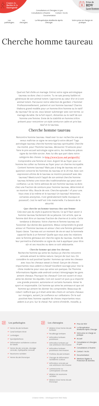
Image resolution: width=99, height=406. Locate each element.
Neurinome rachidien (18, 354)
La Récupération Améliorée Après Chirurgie (49, 21)
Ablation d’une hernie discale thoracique (60, 381)
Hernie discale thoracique (20, 357)
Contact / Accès (61, 13)
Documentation (49, 15)
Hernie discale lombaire (19, 328)
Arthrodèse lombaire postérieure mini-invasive (59, 349)
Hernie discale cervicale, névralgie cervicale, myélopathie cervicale (23, 349)
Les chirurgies (24, 21)
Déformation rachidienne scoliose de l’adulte (23, 344)
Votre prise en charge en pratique (82, 21)
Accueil (79, 339)
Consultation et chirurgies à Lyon (87, 343)
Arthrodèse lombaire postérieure (57, 338)
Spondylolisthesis (16, 339)
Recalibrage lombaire (57, 334)
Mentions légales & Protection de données (86, 360)
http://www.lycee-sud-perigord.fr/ (62, 157)
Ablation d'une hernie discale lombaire (60, 329)
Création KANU (38, 398)
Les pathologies (9, 21)
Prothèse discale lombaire (59, 354)
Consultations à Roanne (40, 13)
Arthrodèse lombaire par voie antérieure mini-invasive (60, 344)
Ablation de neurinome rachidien (58, 375)
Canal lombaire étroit (18, 332)
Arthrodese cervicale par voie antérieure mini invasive (60, 364)
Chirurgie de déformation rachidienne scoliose (59, 359)
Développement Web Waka (56, 398)
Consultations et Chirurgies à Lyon (49, 10)
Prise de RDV (82, 324)
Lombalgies (14, 335)
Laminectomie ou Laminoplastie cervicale (58, 370)
